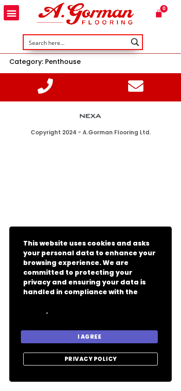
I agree (90, 337)
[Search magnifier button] (135, 42)
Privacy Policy (91, 359)
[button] (11, 12)
